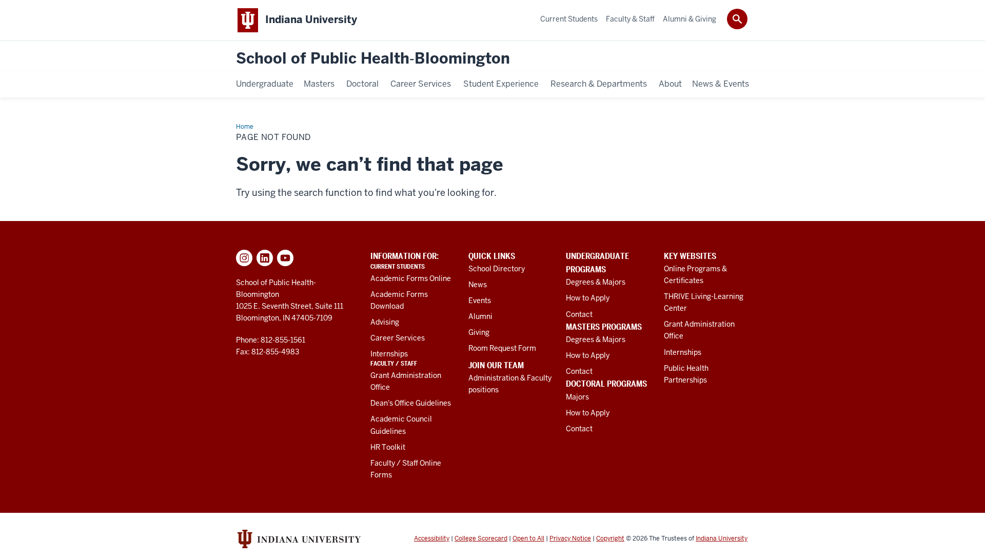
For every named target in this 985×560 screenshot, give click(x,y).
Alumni (480, 316)
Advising (384, 322)
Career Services (397, 338)
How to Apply (587, 298)
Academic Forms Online (410, 278)
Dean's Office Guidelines (410, 403)
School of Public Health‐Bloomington (373, 58)
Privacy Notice (570, 538)
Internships (389, 353)
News (477, 284)
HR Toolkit (387, 447)
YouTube (285, 258)
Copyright (610, 538)
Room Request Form (502, 348)
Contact (579, 314)
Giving (478, 332)
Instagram (244, 258)
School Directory (496, 268)
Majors (577, 397)
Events (479, 300)
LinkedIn (265, 258)
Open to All (528, 538)
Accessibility (431, 538)
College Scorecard (481, 538)
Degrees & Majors (595, 282)
